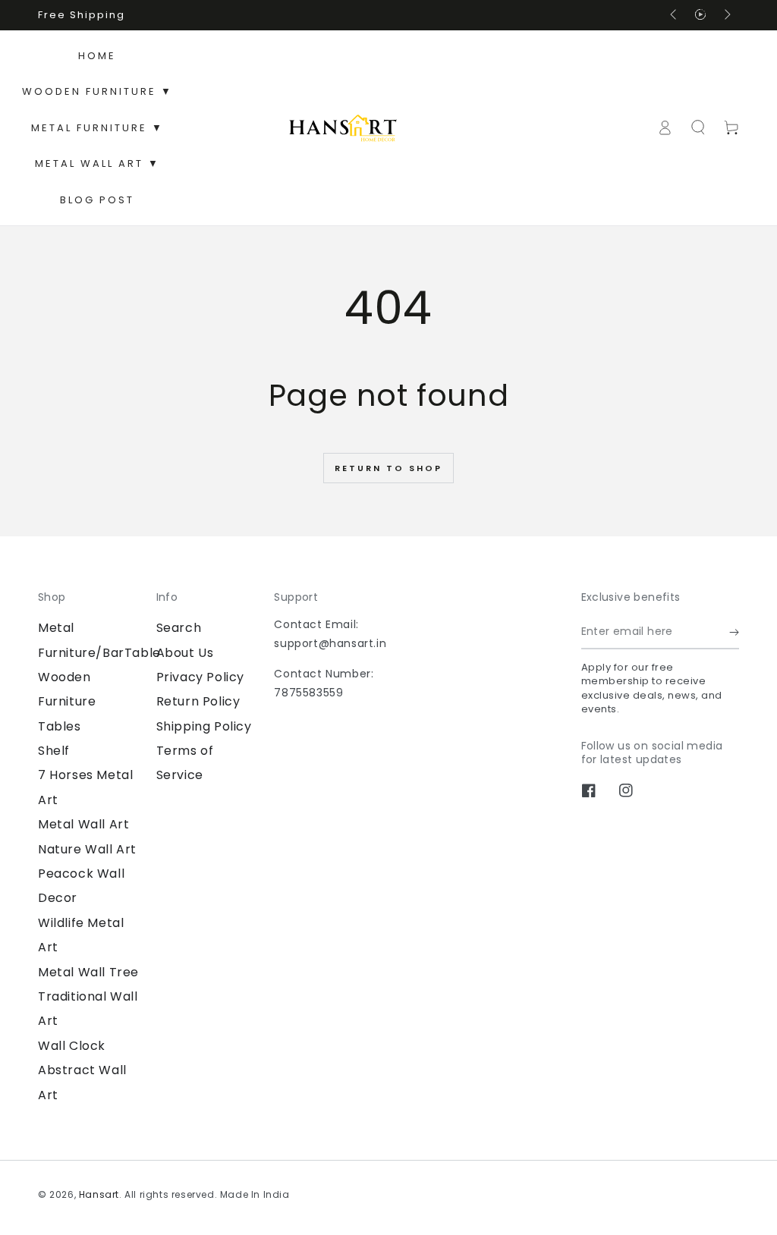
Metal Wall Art (83, 824)
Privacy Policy (200, 677)
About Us (185, 652)
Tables (59, 726)
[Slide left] (674, 15)
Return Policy (198, 701)
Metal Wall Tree (88, 972)
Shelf (54, 750)
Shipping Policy (204, 726)
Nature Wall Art (87, 849)
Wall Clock (71, 1045)
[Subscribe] (734, 632)
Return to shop (388, 468)
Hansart (99, 1194)
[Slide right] (726, 15)
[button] (698, 127)
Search (179, 627)
